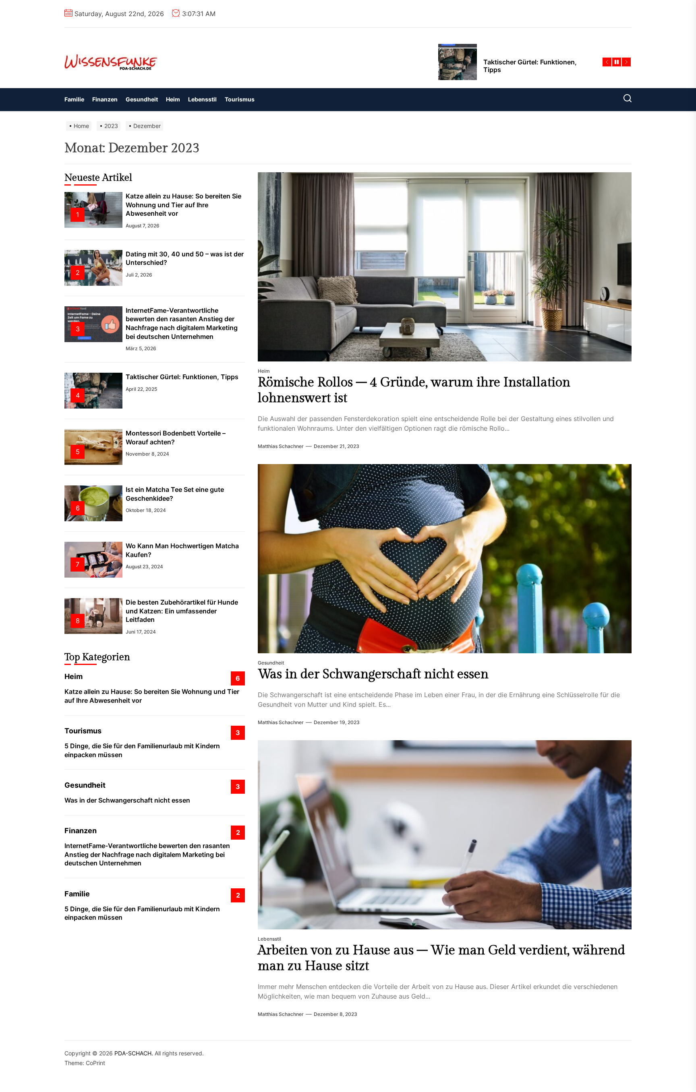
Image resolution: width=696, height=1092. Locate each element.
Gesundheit (142, 99)
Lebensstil (202, 99)
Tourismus (240, 99)
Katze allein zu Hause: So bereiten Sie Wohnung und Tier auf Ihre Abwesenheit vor (183, 204)
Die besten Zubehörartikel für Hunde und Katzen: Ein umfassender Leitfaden (182, 610)
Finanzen (105, 99)
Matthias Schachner (281, 446)
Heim (173, 99)
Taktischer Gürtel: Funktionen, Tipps (182, 377)
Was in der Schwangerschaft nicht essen (373, 674)
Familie (74, 99)
